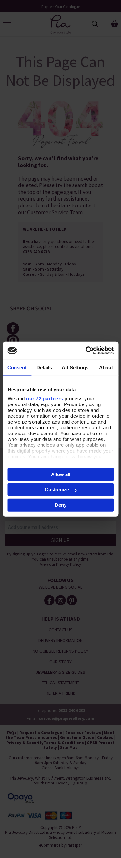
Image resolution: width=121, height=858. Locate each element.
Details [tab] (44, 367)
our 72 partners (44, 398)
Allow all (60, 474)
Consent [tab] (17, 367)
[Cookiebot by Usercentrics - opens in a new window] (86, 350)
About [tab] (106, 367)
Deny (60, 504)
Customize (57, 489)
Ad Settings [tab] (75, 367)
